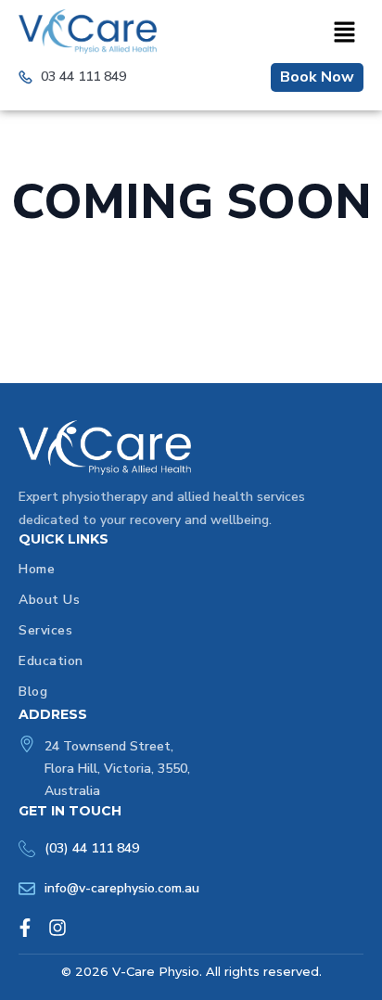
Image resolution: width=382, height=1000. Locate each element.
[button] (344, 33)
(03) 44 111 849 (92, 848)
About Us (49, 600)
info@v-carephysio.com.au (122, 888)
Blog (33, 691)
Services (45, 630)
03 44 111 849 (83, 77)
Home (37, 569)
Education (51, 661)
